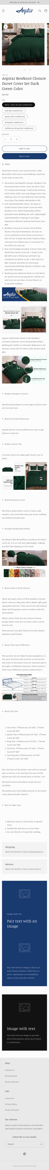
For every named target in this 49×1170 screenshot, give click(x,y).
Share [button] (7, 164)
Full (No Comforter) (14, 111)
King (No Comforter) (14, 122)
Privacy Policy (11, 1076)
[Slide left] (19, 70)
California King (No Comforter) (19, 128)
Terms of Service (12, 1082)
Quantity (5, 134)
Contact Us (9, 1070)
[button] (3, 11)
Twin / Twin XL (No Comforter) (18, 105)
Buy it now (24, 156)
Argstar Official (20, 1166)
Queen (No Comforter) (15, 116)
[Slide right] (30, 70)
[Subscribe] (41, 1144)
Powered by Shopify (31, 1166)
